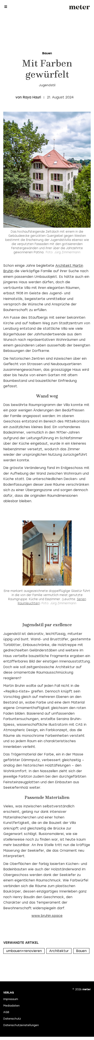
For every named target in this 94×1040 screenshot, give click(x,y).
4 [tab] (54, 580)
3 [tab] (50, 580)
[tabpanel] (47, 553)
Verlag (8, 992)
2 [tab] (46, 580)
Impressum (10, 999)
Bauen (81, 951)
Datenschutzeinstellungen (21, 1025)
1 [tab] (42, 580)
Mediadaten (11, 1005)
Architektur (59, 951)
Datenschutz (12, 1018)
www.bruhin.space (47, 916)
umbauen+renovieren (24, 951)
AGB (6, 1012)
